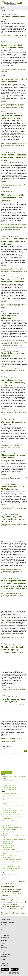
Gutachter (9, 412)
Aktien (2, 369)
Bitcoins (3, 569)
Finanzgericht (13, 896)
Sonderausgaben (22, 689)
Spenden (24, 906)
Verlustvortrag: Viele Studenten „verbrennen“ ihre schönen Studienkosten (14, 840)
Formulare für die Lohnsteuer (8, 780)
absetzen (3, 35)
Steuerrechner (4, 924)
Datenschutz (4, 947)
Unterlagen (18, 271)
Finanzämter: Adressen (7, 875)
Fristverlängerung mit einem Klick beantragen (12, 810)
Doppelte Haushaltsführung (20, 35)
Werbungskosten (5, 187)
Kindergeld (15, 900)
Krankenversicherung (5, 902)
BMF (15, 268)
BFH (17, 304)
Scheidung (3, 227)
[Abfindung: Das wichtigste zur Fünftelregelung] (14, 660)
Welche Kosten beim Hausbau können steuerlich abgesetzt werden (14, 157)
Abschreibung (4, 411)
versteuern (18, 447)
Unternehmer (24, 271)
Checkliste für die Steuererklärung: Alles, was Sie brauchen (13, 802)
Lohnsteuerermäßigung (12, 689)
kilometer (24, 740)
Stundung (12, 229)
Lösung (9, 226)
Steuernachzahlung (5, 229)
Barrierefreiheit (4, 950)
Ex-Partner (24, 224)
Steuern (21, 37)
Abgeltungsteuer (4, 340)
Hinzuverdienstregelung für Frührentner (12, 859)
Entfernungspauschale (5, 893)
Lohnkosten (15, 185)
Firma (13, 740)
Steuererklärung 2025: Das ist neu (10, 793)
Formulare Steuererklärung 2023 (9, 787)
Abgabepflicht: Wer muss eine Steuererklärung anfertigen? (12, 798)
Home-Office (4, 37)
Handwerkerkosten (10, 184)
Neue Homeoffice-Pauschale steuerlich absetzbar (14, 814)
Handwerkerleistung (19, 184)
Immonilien (17, 412)
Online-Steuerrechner (7, 877)
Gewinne (14, 69)
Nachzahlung (21, 226)
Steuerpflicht (4, 508)
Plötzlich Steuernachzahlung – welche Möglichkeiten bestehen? (13, 197)
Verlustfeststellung (7, 843)
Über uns (3, 930)
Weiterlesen (4, 32)
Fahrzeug (9, 740)
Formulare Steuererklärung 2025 (9, 783)
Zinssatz (20, 345)
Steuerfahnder (10, 145)
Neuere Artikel (3, 748)
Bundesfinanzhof (22, 304)
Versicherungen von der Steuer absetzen (12, 827)
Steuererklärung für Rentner (8, 849)
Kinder (3, 900)
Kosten (2, 105)
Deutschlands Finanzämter (7, 922)
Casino (2, 69)
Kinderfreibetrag (9, 900)
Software (9, 271)
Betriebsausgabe (11, 304)
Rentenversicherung (6, 904)
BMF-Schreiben (21, 776)
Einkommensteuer (15, 891)
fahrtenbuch (4, 740)
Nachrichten (5, 776)
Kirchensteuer (21, 104)
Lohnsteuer (3, 689)
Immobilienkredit (10, 639)
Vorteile (6, 372)
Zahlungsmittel (10, 572)
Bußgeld (3, 305)
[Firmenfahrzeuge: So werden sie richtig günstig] (14, 712)
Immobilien (3, 639)
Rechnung (18, 269)
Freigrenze (7, 569)
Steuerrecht (16, 911)
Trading (13, 447)
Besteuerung (4, 738)
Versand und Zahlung (6, 954)
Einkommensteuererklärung (7, 637)
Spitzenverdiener (15, 507)
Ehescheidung (18, 224)
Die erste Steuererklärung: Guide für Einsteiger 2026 (14, 806)
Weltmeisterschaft (17, 508)
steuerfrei (3, 478)
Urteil (8, 913)
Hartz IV (11, 445)
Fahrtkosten (19, 893)
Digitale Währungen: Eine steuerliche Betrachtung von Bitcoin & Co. (13, 519)
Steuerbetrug (4, 145)
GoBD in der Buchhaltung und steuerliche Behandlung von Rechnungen (14, 241)
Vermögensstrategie (5, 345)
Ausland (3, 304)
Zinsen (21, 107)
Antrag (2, 224)
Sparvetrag (23, 370)
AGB (2, 945)
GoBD (14, 269)
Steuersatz (9, 508)
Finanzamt (4, 896)
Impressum (3, 943)
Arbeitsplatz (8, 35)
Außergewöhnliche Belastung (13, 881)
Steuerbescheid (8, 191)
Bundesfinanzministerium (7, 269)
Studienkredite (12, 107)
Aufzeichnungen (9, 268)
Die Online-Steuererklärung (10, 4)
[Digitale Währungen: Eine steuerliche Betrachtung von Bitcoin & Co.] (14, 532)
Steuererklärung (15, 37)
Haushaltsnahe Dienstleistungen (16, 897)
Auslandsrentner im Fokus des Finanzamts (13, 862)
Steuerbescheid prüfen (7, 808)
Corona (20, 889)
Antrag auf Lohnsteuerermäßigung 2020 (12, 868)
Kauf (21, 412)
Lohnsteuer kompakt (20, 902)
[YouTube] (18, 973)
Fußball (2, 507)
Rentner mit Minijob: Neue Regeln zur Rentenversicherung (11, 856)
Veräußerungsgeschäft (6, 571)
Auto (6, 304)
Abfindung (3, 687)
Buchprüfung (4, 143)
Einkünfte (8, 687)
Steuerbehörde (23, 143)
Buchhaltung (19, 268)
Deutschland (7, 477)
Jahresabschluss (15, 143)
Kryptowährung (13, 569)
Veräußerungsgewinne (17, 571)
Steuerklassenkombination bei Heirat (11, 866)
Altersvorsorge (7, 369)
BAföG (7, 104)
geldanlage (13, 342)
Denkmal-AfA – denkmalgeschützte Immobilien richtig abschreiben (13, 382)
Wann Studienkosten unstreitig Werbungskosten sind (14, 836)
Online (2, 904)
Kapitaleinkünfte (17, 445)
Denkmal (12, 411)
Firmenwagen (18, 740)
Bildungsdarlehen (13, 104)
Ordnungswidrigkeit (13, 305)
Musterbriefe (17, 875)
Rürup (19, 370)
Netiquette (16, 877)
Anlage (13, 369)
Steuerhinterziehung (18, 145)
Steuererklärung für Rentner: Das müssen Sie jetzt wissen (14, 852)
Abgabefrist (3, 881)
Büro (13, 35)
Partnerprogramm (5, 935)
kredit (6, 105)
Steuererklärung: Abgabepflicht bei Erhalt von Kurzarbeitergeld (13, 817)
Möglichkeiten (15, 226)
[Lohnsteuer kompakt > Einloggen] (26, 8)
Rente (8, 370)
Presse (2, 933)
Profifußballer (8, 507)
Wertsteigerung (14, 345)
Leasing (3, 741)
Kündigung (21, 687)
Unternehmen (12, 741)
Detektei (9, 143)
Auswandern (4, 444)
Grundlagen (23, 477)
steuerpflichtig (13, 478)
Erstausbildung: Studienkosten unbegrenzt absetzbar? (12, 832)
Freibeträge (20, 444)
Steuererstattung (4, 910)
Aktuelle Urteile (13, 776)
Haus (2, 185)
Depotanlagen (12, 340)
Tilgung (18, 107)
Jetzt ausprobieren (6, 772)
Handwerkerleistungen (19, 637)
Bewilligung (7, 224)
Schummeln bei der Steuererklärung (11, 821)
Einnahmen (17, 369)
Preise (2, 952)
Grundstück (3, 412)
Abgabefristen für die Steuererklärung (10, 796)
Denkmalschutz (18, 411)
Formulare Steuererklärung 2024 (9, 785)
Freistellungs (8, 342)
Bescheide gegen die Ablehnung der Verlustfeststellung (11, 846)
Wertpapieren (4, 572)
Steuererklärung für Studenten (9, 829)
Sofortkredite (8, 620)
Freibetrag (19, 896)
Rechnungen (4, 271)
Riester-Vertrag (13, 370)
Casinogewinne (8, 69)
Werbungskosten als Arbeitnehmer (11, 823)
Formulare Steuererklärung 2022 (9, 789)
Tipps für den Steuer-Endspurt (9, 812)
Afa (8, 411)
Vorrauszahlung (4, 230)
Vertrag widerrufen (5, 956)
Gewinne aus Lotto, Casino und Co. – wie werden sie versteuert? (12, 47)
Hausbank (19, 342)
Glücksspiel (19, 69)
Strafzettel (3, 307)
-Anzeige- (3, 13)
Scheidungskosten (10, 227)
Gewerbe (3, 445)
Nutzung (9, 37)
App (6, 881)
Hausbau (6, 185)
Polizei (19, 305)
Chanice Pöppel (14, 14)
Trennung (17, 229)
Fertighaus (3, 184)
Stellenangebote (5, 937)
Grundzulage (4, 370)
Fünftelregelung (14, 687)
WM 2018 (23, 508)
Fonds (22, 369)
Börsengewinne (13, 444)
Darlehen (12, 224)
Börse (8, 444)
